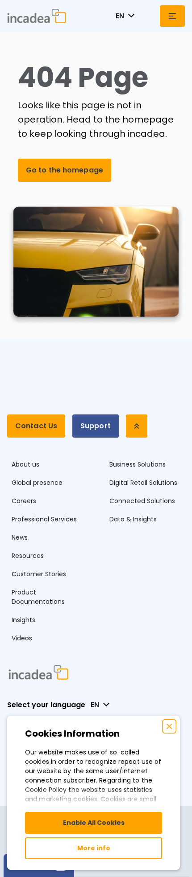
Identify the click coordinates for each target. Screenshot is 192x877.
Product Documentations (38, 597)
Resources (28, 555)
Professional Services (44, 519)
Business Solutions (137, 464)
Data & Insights (133, 519)
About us (25, 464)
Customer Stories (39, 574)
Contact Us (36, 426)
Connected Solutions (142, 500)
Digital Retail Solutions (143, 482)
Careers (24, 500)
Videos (22, 638)
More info (93, 848)
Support (95, 426)
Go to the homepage (64, 170)
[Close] (169, 726)
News (20, 537)
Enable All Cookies (94, 822)
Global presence (37, 482)
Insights (23, 619)
